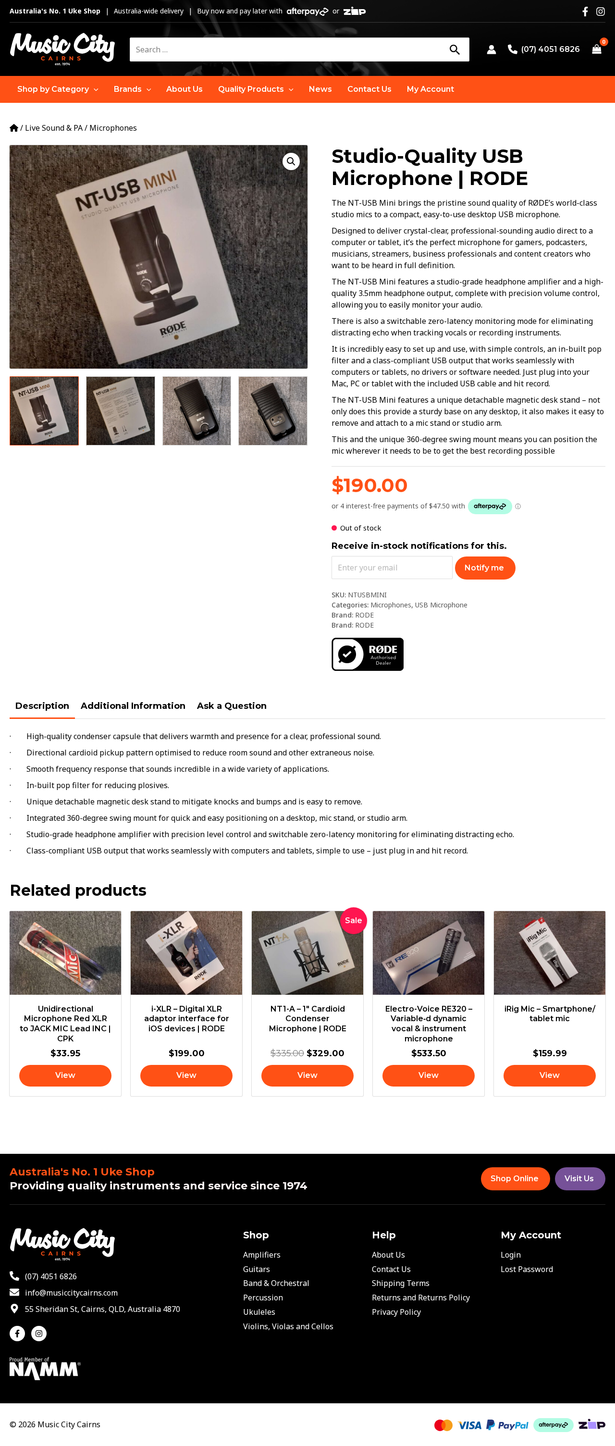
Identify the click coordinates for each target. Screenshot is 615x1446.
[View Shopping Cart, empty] (596, 49)
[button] (58, 89)
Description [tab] (42, 706)
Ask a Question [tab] (232, 706)
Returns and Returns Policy (421, 1297)
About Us (388, 1254)
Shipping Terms (401, 1283)
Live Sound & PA (54, 128)
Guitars (256, 1269)
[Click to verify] (368, 653)
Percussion (263, 1297)
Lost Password (527, 1269)
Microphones (113, 128)
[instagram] (40, 1333)
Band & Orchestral (276, 1283)
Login (511, 1254)
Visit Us (579, 1178)
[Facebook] (585, 11)
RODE (364, 614)
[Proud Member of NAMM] (45, 1367)
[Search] (454, 49)
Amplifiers (262, 1254)
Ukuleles (259, 1312)
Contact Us (391, 1269)
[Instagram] (600, 11)
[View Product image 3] (197, 410)
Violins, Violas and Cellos (288, 1326)
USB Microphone (441, 604)
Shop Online (515, 1178)
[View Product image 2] (120, 410)
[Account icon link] (491, 49)
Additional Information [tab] (133, 706)
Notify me (484, 567)
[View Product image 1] (44, 410)
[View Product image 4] (273, 410)
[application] (93, 89)
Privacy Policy (396, 1312)
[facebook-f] (19, 1333)
